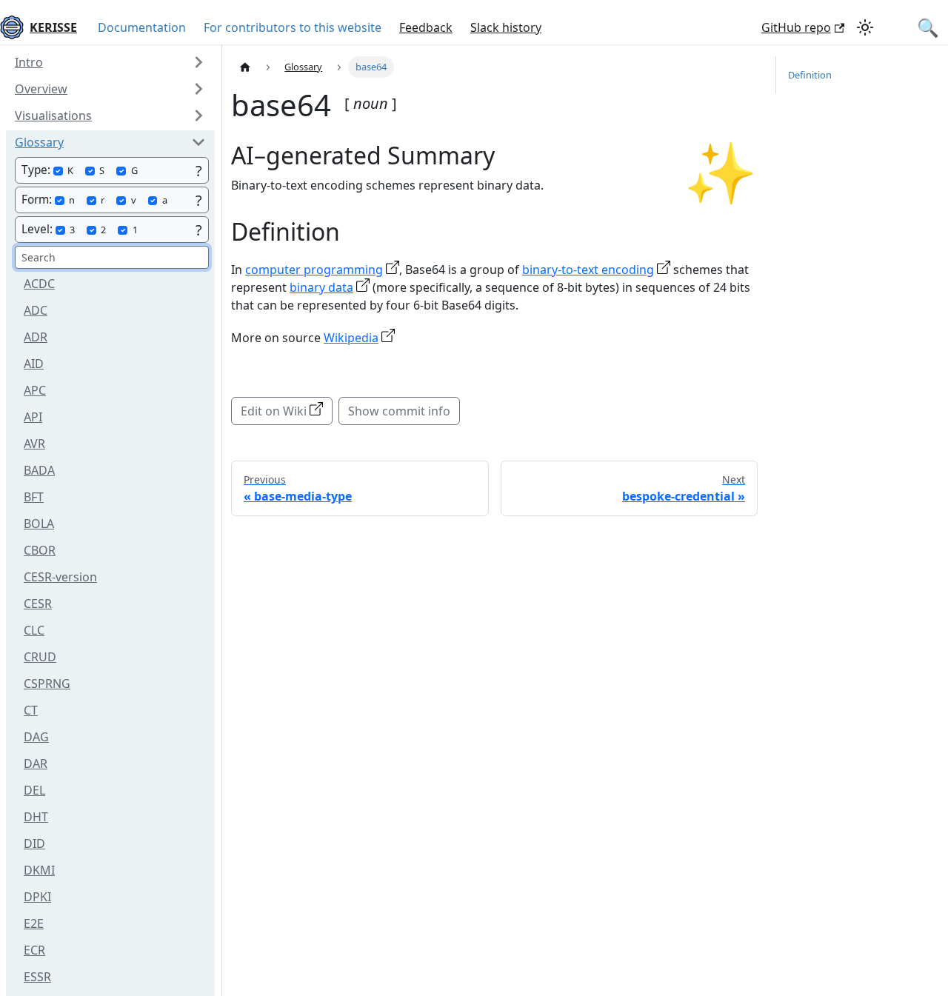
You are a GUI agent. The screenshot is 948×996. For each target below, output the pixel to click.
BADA (39, 470)
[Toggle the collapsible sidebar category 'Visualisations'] (198, 115)
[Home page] (245, 67)
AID (34, 363)
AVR (34, 443)
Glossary (39, 142)
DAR (35, 763)
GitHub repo (796, 27)
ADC (35, 310)
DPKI (37, 897)
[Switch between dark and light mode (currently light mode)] (865, 27)
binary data (321, 287)
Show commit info (399, 411)
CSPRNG (47, 683)
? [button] (199, 171)
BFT (34, 497)
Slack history (505, 27)
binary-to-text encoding (588, 269)
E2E (34, 923)
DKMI (39, 870)
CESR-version (60, 577)
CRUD (40, 657)
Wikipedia (351, 338)
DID (34, 843)
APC (35, 390)
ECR (34, 950)
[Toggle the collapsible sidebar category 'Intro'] (198, 62)
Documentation (142, 27)
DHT (36, 817)
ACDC (39, 283)
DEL (34, 790)
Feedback (426, 27)
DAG (36, 737)
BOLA (39, 523)
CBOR (40, 550)
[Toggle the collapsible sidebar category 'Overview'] (198, 89)
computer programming (314, 269)
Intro (29, 62)
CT (31, 710)
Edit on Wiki (274, 411)
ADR (35, 337)
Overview (41, 89)
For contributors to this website (292, 27)
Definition (810, 74)
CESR (38, 603)
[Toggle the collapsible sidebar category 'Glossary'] (198, 142)
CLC (34, 630)
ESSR (37, 977)
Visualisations (53, 115)
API (33, 417)
